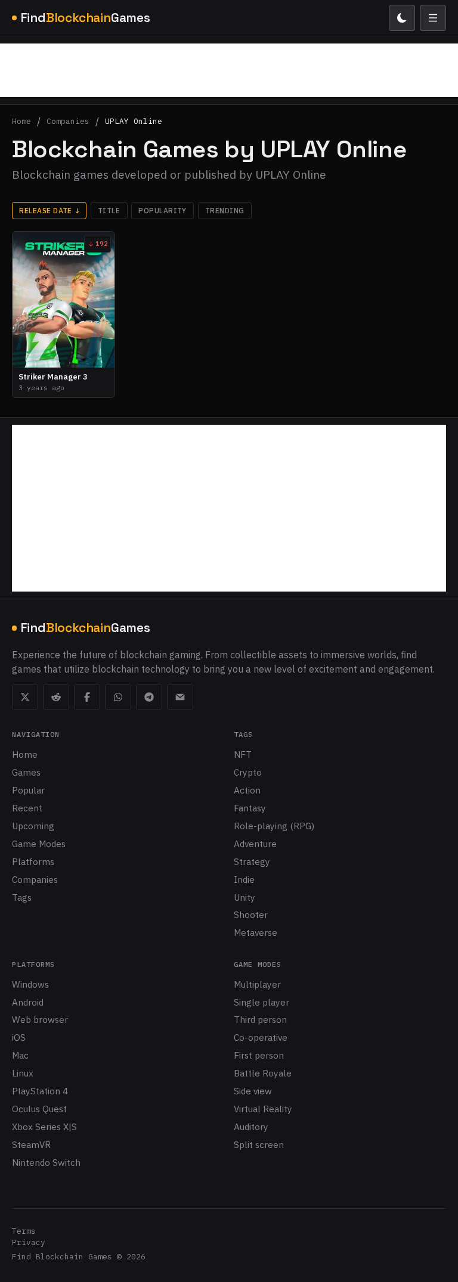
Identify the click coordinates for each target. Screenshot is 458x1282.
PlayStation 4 (40, 1091)
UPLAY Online (133, 122)
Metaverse (255, 932)
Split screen (259, 1144)
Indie (244, 879)
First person (259, 1055)
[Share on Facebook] (87, 697)
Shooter (251, 914)
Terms (24, 1231)
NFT (243, 754)
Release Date (49, 210)
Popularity (162, 210)
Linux (22, 1073)
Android (28, 1002)
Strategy (252, 861)
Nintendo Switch (46, 1162)
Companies (68, 122)
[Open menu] (433, 18)
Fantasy (250, 808)
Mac (20, 1055)
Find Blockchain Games (62, 1257)
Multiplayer (257, 984)
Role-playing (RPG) (274, 826)
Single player (261, 1002)
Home (21, 122)
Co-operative (260, 1037)
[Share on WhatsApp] (118, 697)
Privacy (28, 1242)
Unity (244, 897)
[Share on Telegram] (149, 697)
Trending (225, 210)
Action (247, 790)
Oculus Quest (39, 1109)
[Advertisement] (229, 70)
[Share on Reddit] (56, 697)
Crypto (248, 772)
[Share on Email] (180, 697)
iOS (19, 1037)
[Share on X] (25, 697)
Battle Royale (263, 1073)
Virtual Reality (263, 1109)
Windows (30, 984)
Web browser (40, 1019)
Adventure (255, 844)
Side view (253, 1091)
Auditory (251, 1126)
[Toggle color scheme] (402, 18)
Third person (260, 1019)
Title (109, 210)
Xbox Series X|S (44, 1126)
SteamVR (31, 1144)
